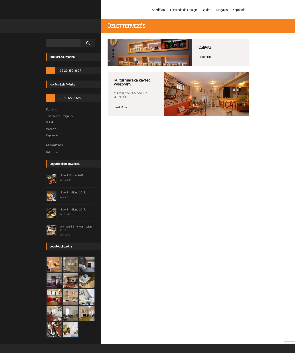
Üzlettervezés (54, 152)
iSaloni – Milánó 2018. (73, 192)
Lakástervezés (54, 144)
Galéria (206, 10)
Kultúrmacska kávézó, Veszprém (132, 82)
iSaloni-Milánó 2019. (72, 175)
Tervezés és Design (183, 10)
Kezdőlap (158, 10)
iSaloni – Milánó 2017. (73, 209)
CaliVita (205, 47)
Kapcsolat (239, 10)
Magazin (222, 10)
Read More (205, 56)
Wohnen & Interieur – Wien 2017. (76, 228)
